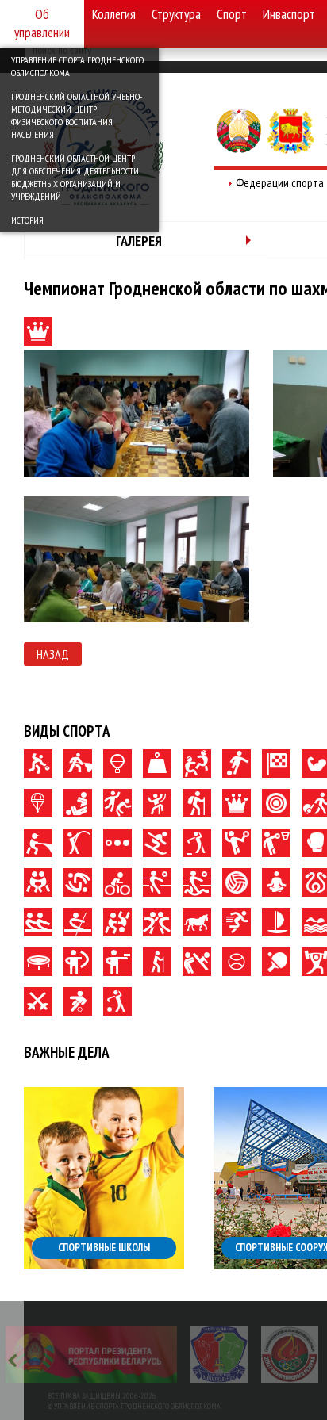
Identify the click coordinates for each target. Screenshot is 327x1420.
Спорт (232, 14)
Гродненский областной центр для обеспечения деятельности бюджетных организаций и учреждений (75, 177)
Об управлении (42, 23)
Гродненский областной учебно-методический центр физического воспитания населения (76, 115)
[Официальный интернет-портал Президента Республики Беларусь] (91, 1354)
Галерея (139, 241)
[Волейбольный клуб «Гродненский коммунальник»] (219, 1354)
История (27, 220)
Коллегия (114, 14)
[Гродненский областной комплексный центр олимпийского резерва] (289, 1354)
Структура (176, 14)
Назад (53, 654)
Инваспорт (289, 14)
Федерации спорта (280, 183)
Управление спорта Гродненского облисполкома (77, 66)
